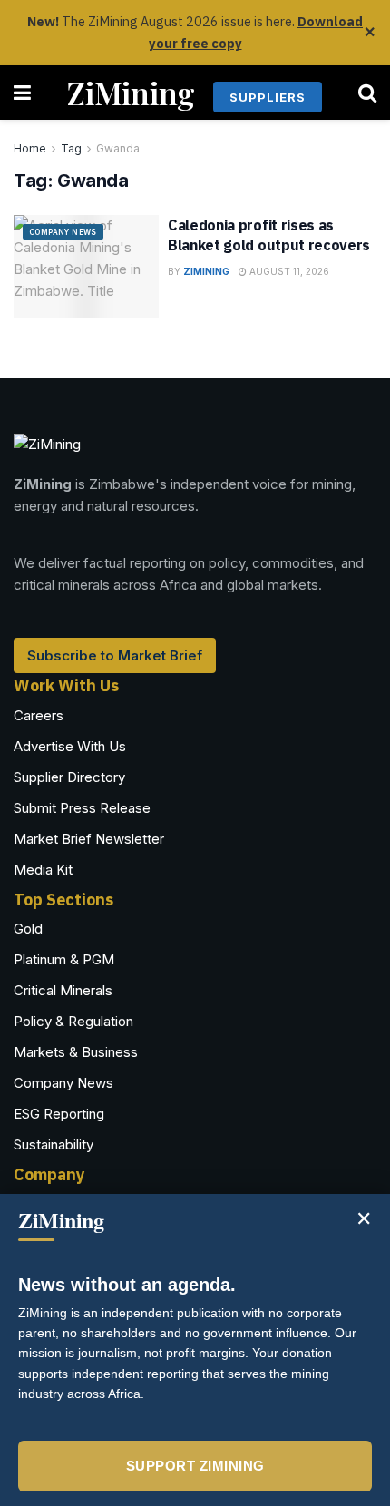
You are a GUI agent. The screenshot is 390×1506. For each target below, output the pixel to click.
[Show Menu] (22, 92)
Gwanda (118, 148)
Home (30, 148)
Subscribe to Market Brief (114, 655)
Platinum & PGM (64, 959)
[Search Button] (367, 92)
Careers (38, 715)
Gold (28, 928)
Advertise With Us (70, 746)
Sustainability (53, 1144)
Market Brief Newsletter (89, 838)
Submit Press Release (82, 808)
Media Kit (43, 869)
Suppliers (267, 97)
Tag (71, 148)
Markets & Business (76, 1052)
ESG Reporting (59, 1113)
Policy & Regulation (73, 1021)
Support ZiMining (195, 1465)
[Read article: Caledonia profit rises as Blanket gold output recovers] (86, 266)
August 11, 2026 (288, 271)
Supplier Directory (69, 777)
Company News (63, 232)
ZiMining (131, 92)
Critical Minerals (63, 990)
